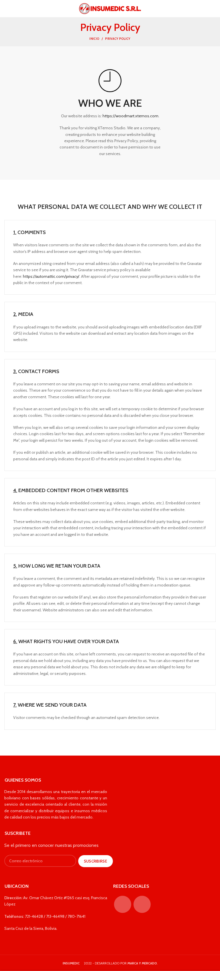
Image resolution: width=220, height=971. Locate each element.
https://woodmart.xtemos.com (130, 115)
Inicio (94, 39)
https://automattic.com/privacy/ (51, 276)
